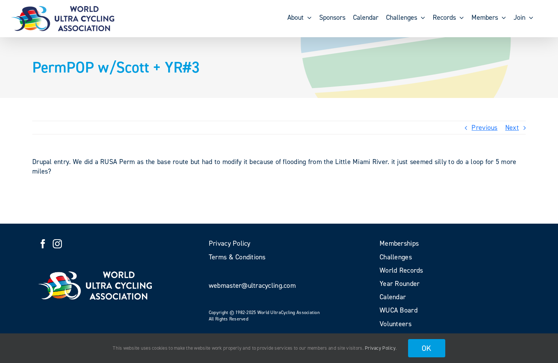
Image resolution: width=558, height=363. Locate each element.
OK (427, 348)
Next (512, 127)
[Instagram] (57, 244)
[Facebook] (43, 244)
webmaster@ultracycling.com (252, 285)
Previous (484, 127)
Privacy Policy (380, 348)
